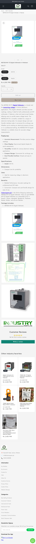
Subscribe (30, 529)
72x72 (13, 79)
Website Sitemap (5, 490)
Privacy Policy (4, 484)
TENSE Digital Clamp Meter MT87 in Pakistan (9, 404)
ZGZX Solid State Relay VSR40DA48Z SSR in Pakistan (26, 405)
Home (2, 11)
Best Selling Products (6, 498)
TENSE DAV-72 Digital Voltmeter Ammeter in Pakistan (26, 376)
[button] (3, 6)
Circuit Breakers (5, 512)
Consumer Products (6, 501)
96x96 (5, 79)
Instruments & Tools (6, 504)
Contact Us (4, 472)
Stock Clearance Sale (6, 518)
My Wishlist (4, 466)
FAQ (2, 475)
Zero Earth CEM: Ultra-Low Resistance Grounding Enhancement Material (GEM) (9, 432)
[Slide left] (14, 60)
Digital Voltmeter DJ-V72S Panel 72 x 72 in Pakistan (8, 376)
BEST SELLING (9, 11)
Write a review (18, 342)
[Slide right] (22, 60)
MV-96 (5, 72)
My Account (4, 469)
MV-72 (13, 72)
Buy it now (18, 100)
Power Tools (4, 509)
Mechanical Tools (5, 506)
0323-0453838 (7, 458)
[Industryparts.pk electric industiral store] (18, 326)
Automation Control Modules (8, 515)
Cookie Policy (4, 487)
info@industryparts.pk (8, 455)
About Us (3, 478)
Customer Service (5, 481)
